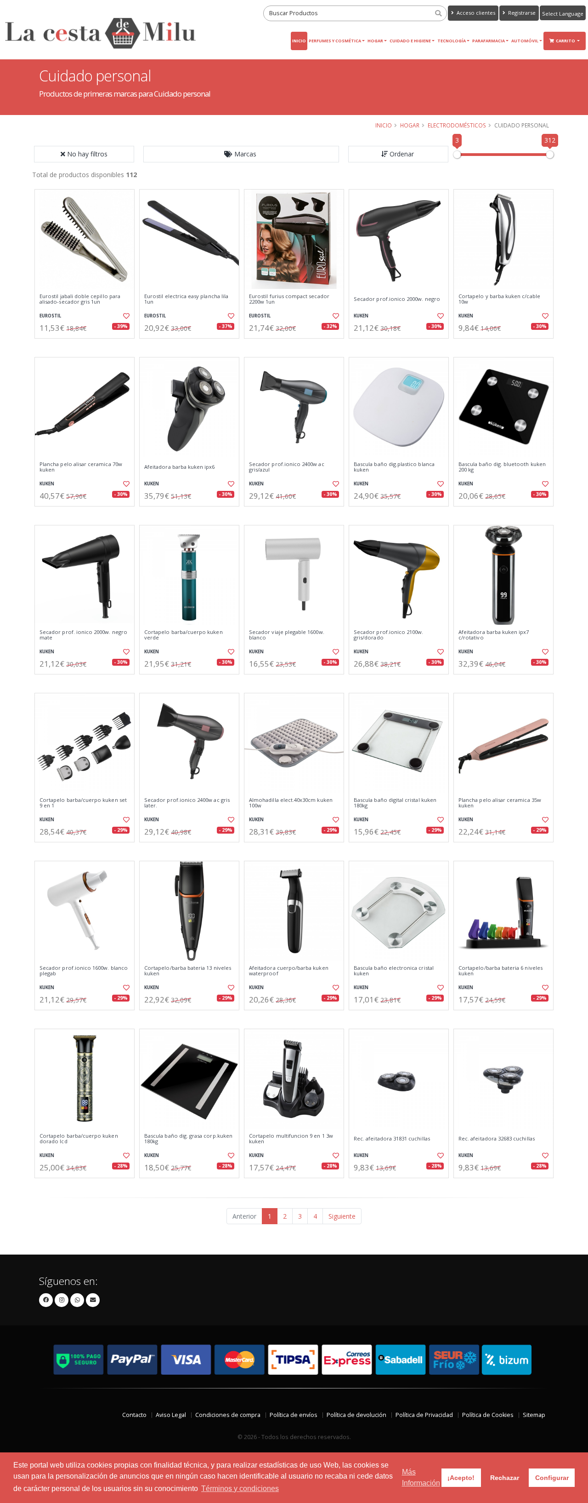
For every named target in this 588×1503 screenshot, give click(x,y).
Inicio (299, 41)
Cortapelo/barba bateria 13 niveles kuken (187, 971)
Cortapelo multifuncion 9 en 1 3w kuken (291, 1139)
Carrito (566, 41)
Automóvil (524, 41)
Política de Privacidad (424, 1415)
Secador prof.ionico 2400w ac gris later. (187, 803)
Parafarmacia (488, 41)
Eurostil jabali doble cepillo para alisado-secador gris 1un (80, 299)
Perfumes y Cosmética (335, 41)
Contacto (134, 1415)
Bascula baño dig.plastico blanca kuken (394, 467)
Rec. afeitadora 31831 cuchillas (392, 1138)
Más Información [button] (421, 1477)
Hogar (375, 41)
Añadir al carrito (87, 346)
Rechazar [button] (504, 1477)
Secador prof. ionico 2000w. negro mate (83, 635)
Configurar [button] (552, 1477)
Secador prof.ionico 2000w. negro (397, 299)
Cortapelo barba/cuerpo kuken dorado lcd (79, 1139)
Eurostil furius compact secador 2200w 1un (289, 299)
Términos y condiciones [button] (240, 1488)
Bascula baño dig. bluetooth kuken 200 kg (502, 467)
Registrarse (521, 12)
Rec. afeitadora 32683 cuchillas (496, 1138)
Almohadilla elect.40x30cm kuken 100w (291, 803)
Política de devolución (356, 1415)
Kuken (361, 316)
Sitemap (534, 1415)
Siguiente (342, 1216)
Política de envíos (293, 1415)
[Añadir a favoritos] (125, 316)
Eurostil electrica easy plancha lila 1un (186, 299)
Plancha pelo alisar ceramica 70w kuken (81, 467)
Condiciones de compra (227, 1415)
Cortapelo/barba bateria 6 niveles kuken (500, 971)
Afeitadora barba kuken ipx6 (179, 467)
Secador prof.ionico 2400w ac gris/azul (286, 467)
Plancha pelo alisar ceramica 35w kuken (499, 803)
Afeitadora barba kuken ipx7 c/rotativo (493, 635)
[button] (241, 154)
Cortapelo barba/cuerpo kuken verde (183, 635)
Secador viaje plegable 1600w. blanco (286, 635)
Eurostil (50, 316)
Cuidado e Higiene (410, 41)
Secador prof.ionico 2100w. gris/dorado (388, 635)
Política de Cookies (488, 1415)
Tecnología (451, 41)
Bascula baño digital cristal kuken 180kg (395, 803)
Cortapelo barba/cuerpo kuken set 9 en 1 (83, 803)
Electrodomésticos (457, 125)
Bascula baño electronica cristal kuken (394, 971)
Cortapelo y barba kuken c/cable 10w (499, 299)
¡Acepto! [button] (461, 1477)
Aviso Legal (171, 1415)
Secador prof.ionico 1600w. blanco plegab (84, 971)
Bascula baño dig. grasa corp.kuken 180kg (188, 1139)
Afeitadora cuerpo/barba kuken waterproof (288, 971)
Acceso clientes (475, 12)
